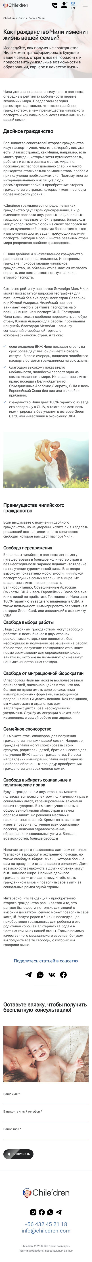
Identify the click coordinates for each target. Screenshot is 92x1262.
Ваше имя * (11, 1094)
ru (73, 3)
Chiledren (9, 18)
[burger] (85, 5)
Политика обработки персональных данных (46, 1250)
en (73, 8)
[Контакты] (54, 5)
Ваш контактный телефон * (22, 1111)
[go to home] (15, 5)
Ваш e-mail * (12, 1129)
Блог (22, 18)
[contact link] (33, 1212)
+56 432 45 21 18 (46, 1224)
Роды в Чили (37, 18)
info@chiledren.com (46, 1231)
